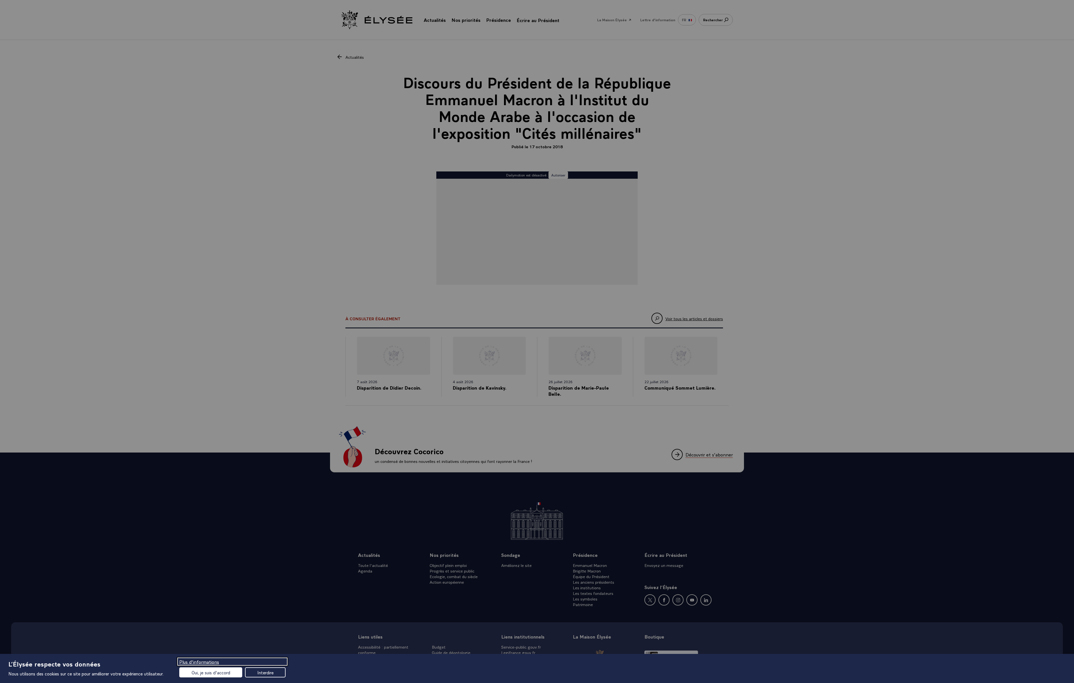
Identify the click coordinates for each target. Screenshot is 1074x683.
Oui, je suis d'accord (211, 672)
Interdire (265, 672)
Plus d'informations (199, 661)
